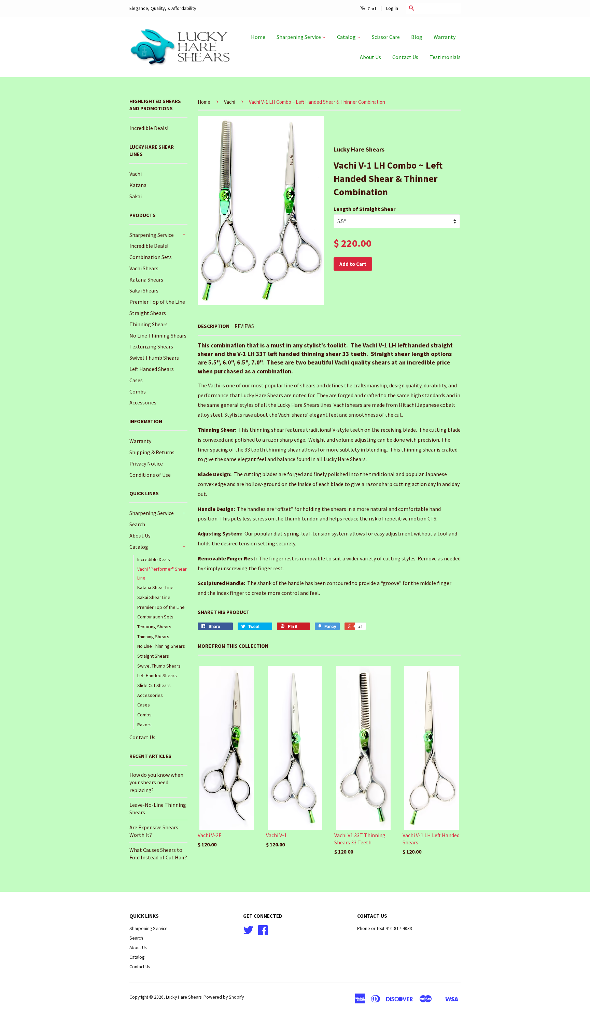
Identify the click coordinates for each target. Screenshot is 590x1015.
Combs (137, 391)
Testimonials (445, 57)
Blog (416, 36)
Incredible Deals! (148, 128)
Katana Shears (146, 279)
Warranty (444, 36)
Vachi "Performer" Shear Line (162, 573)
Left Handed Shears (151, 369)
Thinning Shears (148, 324)
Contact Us (405, 57)
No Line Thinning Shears (157, 335)
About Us (370, 57)
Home (258, 36)
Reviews (244, 326)
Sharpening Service (299, 36)
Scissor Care (386, 36)
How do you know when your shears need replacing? (156, 782)
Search (137, 524)
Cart (371, 8)
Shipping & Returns (151, 452)
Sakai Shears (143, 290)
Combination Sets (150, 257)
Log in (392, 8)
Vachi (135, 173)
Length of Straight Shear (364, 208)
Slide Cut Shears (154, 685)
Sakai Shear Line (153, 597)
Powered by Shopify (223, 997)
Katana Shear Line (155, 587)
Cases (136, 380)
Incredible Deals (153, 559)
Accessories (142, 402)
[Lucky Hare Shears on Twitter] (248, 932)
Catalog (347, 36)
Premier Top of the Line (157, 301)
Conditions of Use (150, 474)
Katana (137, 185)
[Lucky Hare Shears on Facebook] (263, 932)
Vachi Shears (143, 268)
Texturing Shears (154, 627)
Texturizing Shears (151, 346)
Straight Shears (147, 313)
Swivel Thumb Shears (154, 357)
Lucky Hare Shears (183, 997)
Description (213, 326)
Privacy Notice (146, 463)
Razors (144, 724)
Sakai (135, 196)
